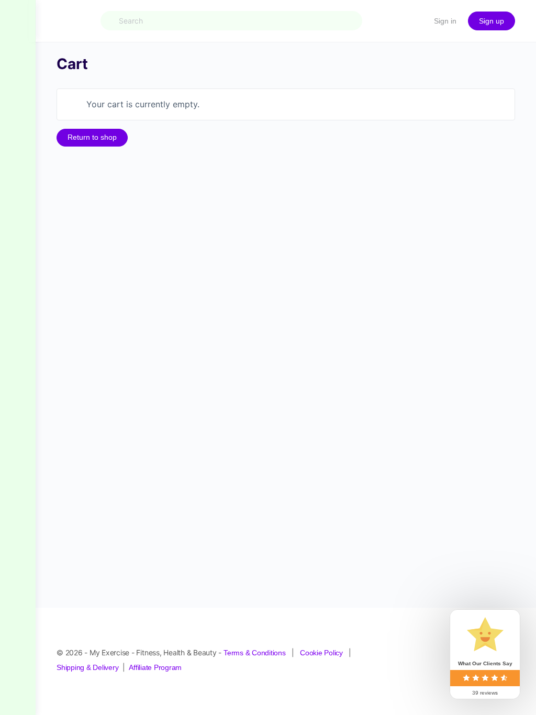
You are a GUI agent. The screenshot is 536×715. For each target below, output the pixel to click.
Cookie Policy (321, 664)
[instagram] (433, 655)
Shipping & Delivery (87, 679)
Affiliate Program (155, 679)
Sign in (445, 21)
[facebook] (414, 655)
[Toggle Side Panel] (18, 20)
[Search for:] (231, 20)
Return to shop (92, 137)
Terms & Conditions (255, 664)
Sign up (491, 21)
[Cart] (416, 21)
